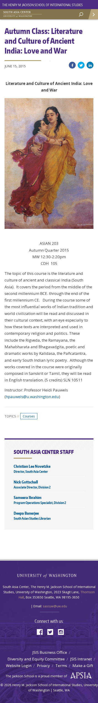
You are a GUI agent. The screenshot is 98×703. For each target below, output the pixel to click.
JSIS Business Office (49, 652)
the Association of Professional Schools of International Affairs (80, 675)
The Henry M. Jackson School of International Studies (42, 5)
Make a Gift (82, 665)
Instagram (62, 631)
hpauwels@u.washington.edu (32, 396)
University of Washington (49, 575)
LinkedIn (90, 65)
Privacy (43, 665)
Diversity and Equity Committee (36, 659)
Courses (29, 416)
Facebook (72, 65)
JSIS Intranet (81, 659)
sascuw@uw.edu (55, 606)
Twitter (81, 65)
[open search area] (81, 14)
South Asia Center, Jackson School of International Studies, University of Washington (26, 13)
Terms (61, 665)
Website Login (18, 665)
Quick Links (93, 14)
